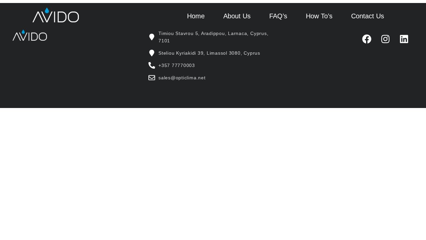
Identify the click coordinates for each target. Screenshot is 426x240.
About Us (237, 16)
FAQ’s (278, 16)
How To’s (319, 16)
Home (196, 16)
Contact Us (367, 16)
